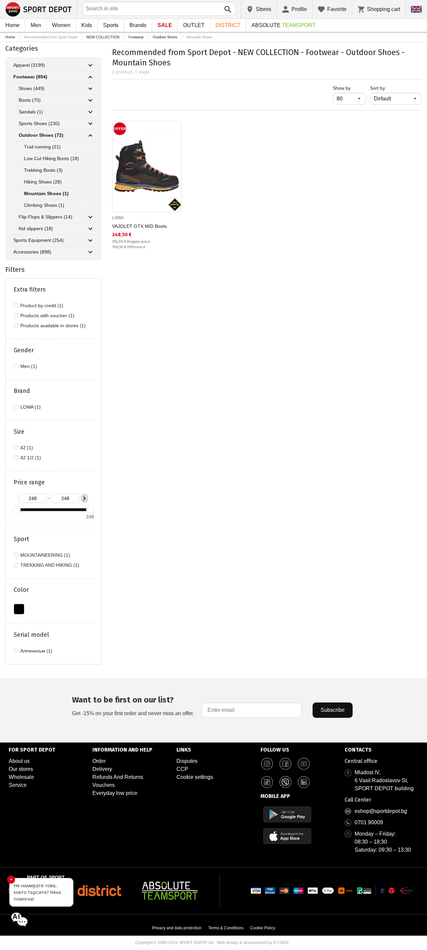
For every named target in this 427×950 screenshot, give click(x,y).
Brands (137, 25)
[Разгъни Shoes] (90, 88)
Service (18, 785)
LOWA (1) (30, 407)
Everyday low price (114, 793)
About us (19, 761)
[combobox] (159, 9)
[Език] (416, 9)
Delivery (102, 769)
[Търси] (228, 9)
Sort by (377, 88)
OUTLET (193, 25)
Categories (21, 48)
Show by (349, 88)
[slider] (17, 510)
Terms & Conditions (226, 928)
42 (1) (26, 447)
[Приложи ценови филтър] (84, 498)
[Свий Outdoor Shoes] (90, 135)
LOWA (118, 217)
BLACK (19, 609)
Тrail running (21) (42, 146)
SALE (164, 25)
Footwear (136, 37)
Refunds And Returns (117, 777)
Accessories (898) (32, 252)
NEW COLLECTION (102, 37)
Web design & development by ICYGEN (253, 942)
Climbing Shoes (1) (44, 205)
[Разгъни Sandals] (90, 112)
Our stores (21, 769)
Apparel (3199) (29, 65)
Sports (110, 25)
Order (99, 761)
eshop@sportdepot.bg (381, 811)
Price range (29, 482)
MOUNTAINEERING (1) (45, 555)
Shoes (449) (32, 88)
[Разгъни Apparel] (90, 65)
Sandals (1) (31, 111)
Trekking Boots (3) (43, 170)
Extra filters (30, 289)
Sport (21, 539)
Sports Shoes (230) (39, 123)
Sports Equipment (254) (38, 240)
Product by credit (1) (41, 305)
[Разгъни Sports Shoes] (90, 123)
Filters (15, 270)
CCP (182, 769)
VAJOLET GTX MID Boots (139, 226)
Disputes (186, 761)
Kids (86, 25)
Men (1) (28, 366)
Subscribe (333, 710)
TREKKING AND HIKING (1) (49, 565)
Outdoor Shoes (165, 37)
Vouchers (103, 785)
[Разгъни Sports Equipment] (90, 240)
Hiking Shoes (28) (43, 181)
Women (61, 25)
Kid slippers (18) (36, 228)
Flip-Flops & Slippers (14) (45, 216)
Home (12, 25)
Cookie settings (194, 777)
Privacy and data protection (176, 928)
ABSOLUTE (284, 25)
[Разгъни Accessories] (90, 252)
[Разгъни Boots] (90, 100)
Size (19, 431)
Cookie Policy (262, 928)
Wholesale (21, 777)
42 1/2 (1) (30, 457)
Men (36, 25)
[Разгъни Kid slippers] (90, 228)
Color (21, 589)
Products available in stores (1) (53, 325)
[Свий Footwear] (90, 77)
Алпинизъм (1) (36, 650)
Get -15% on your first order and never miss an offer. (133, 705)
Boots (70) (30, 100)
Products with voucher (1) (47, 315)
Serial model (31, 634)
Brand (22, 391)
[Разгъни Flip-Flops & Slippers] (90, 217)
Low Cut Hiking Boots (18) (51, 158)
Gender (24, 350)
